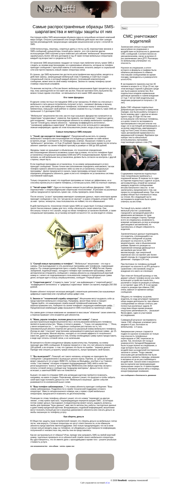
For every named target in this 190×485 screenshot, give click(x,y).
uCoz (107, 483)
